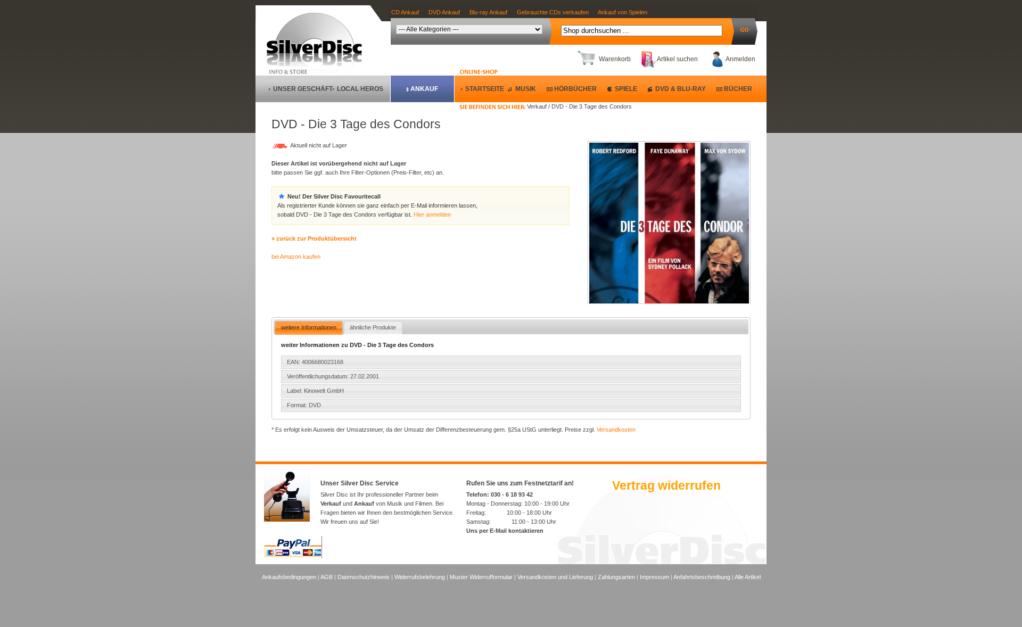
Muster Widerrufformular (481, 577)
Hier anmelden (432, 214)
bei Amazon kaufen (295, 256)
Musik (525, 89)
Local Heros (360, 89)
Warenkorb (615, 59)
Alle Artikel (748, 577)
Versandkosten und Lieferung (555, 577)
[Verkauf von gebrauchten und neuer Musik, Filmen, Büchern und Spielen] (319, 64)
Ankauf (424, 89)
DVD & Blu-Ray (680, 89)
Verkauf (330, 503)
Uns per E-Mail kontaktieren (504, 530)
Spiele (626, 89)
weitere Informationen (308, 327)
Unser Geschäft (303, 89)
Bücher (738, 89)
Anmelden (740, 59)
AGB (326, 577)
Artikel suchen (677, 59)
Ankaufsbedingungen (289, 577)
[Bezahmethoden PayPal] (293, 557)
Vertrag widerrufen (666, 485)
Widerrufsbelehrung (419, 577)
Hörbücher (575, 89)
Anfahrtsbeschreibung (701, 577)
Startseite (484, 89)
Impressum (654, 577)
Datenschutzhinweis (363, 577)
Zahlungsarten (616, 577)
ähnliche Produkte (373, 327)
